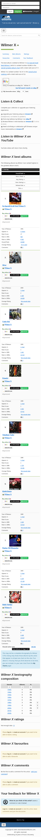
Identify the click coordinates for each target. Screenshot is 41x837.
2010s (9, 711)
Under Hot (6, 321)
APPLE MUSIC (16, 216)
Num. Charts (20, 176)
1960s (9, 697)
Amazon (28, 114)
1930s (9, 690)
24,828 (22, 298)
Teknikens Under (8, 435)
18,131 (33, 647)
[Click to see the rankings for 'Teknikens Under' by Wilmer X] (15, 427)
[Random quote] (38, 23)
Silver (4, 265)
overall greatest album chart (10, 68)
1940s (9, 692)
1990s (9, 705)
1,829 (22, 522)
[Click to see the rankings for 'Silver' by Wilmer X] (15, 257)
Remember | (29, 11)
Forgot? (36, 11)
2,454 (22, 409)
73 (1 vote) (24, 245)
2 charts (22, 231)
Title (19, 188)
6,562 (22, 239)
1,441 (22, 352)
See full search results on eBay (26, 88)
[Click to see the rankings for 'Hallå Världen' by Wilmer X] (15, 597)
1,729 (22, 465)
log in (9, 732)
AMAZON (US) (8, 219)
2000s (9, 708)
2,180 (22, 296)
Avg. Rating (19, 179)
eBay (27, 119)
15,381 (22, 468)
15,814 (22, 525)
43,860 (22, 242)
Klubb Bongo (7, 491)
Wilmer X (8, 209)
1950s (9, 695)
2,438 (22, 635)
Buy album (5, 213)
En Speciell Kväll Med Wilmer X (13, 206)
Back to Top (20, 820)
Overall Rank (20, 173)
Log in (5, 809)
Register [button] (18, 11)
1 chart (22, 290)
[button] (3, 30)
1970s (9, 700)
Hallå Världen (7, 604)
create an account (19, 732)
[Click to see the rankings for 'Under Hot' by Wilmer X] (15, 314)
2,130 (22, 578)
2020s (9, 713)
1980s (9, 702)
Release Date (20, 185)
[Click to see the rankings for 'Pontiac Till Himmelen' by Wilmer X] (15, 540)
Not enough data (25, 301)
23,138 (22, 581)
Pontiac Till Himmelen (10, 548)
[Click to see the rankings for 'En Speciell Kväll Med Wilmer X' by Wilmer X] (15, 198)
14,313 (22, 355)
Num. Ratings (20, 182)
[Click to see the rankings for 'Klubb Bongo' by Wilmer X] (15, 484)
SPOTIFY (25, 216)
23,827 (22, 638)
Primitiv (5, 378)
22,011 (22, 411)
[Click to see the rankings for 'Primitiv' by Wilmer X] (15, 371)
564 (21, 237)
